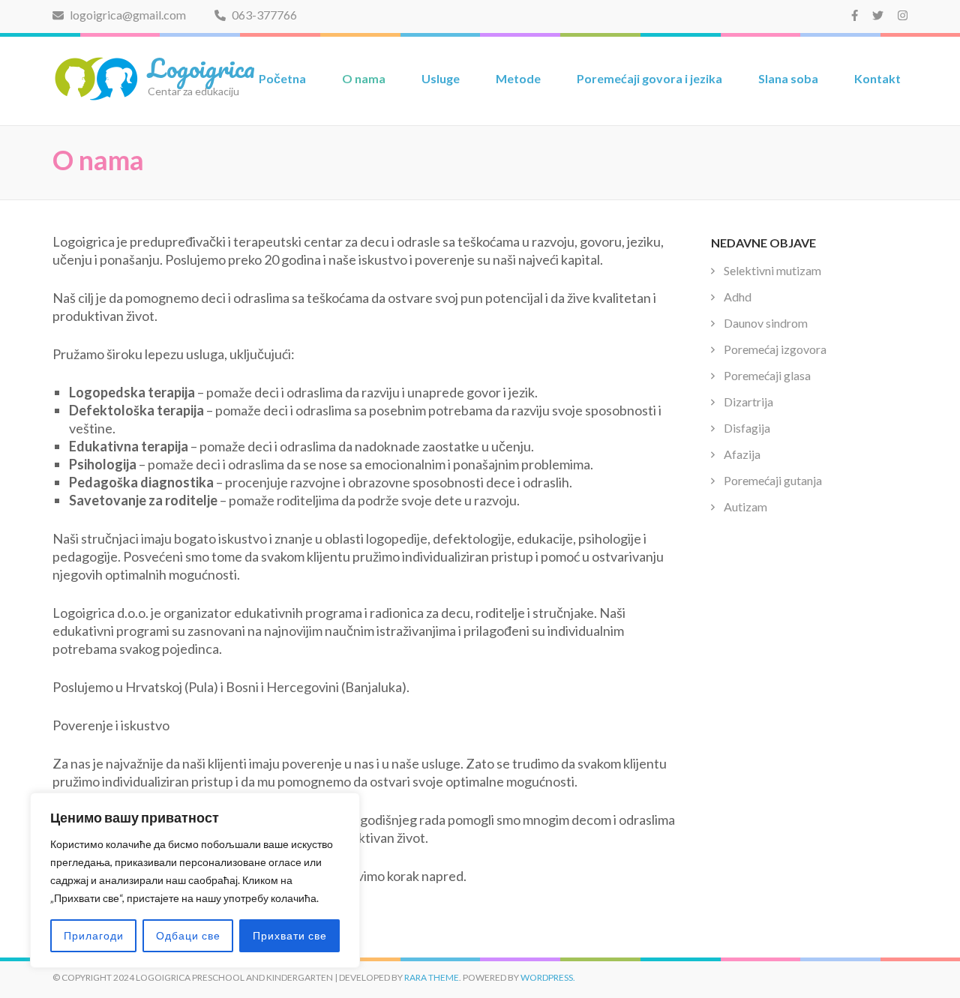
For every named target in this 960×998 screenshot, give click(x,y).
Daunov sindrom (766, 323)
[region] (195, 880)
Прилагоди (94, 935)
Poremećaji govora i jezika (649, 78)
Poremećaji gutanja (773, 480)
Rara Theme (431, 977)
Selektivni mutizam (772, 270)
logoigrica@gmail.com (127, 14)
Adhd (738, 296)
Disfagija (747, 428)
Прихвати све (290, 935)
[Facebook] (854, 15)
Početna (282, 78)
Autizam (745, 506)
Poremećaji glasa (767, 375)
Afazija (742, 454)
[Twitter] (878, 15)
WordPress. (547, 977)
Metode (518, 78)
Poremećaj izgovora (775, 349)
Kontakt (877, 78)
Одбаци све (188, 935)
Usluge (441, 78)
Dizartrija (748, 401)
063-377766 (263, 14)
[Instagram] (903, 15)
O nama (364, 78)
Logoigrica (201, 67)
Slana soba (788, 78)
